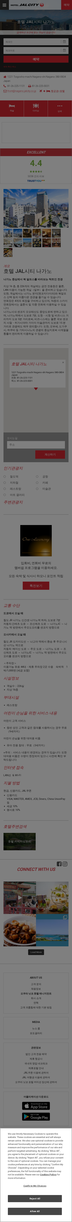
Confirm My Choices (34, 1186)
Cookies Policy (48, 1174)
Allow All (35, 1211)
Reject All (35, 1198)
